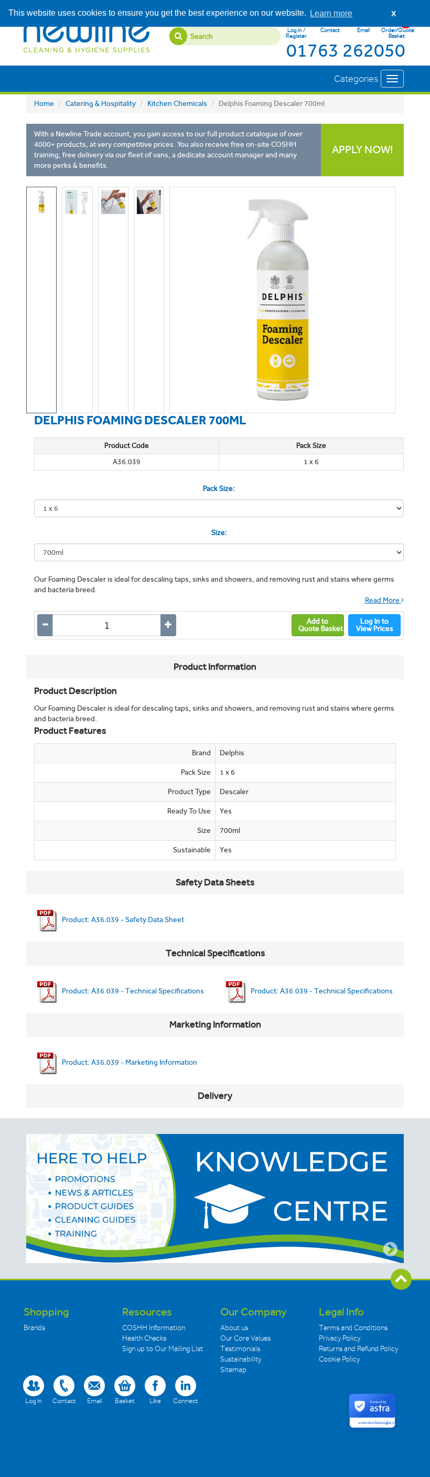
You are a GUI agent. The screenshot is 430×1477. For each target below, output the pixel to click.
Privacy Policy (339, 1338)
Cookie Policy (339, 1359)
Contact (64, 1400)
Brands (34, 1327)
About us (234, 1327)
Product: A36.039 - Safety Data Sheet (122, 919)
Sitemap (233, 1369)
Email (94, 1400)
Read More (383, 600)
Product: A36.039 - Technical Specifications (132, 991)
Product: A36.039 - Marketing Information (128, 1062)
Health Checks (144, 1338)
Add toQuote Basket (320, 625)
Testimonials (240, 1348)
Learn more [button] (331, 13)
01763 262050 (345, 50)
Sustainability (240, 1359)
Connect (185, 1400)
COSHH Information (153, 1327)
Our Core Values (245, 1338)
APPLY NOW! (362, 149)
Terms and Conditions (353, 1327)
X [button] (393, 13)
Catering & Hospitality (101, 103)
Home (44, 103)
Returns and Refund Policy (358, 1348)
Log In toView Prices (374, 625)
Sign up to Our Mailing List (162, 1348)
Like (155, 1400)
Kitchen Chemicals (177, 103)
